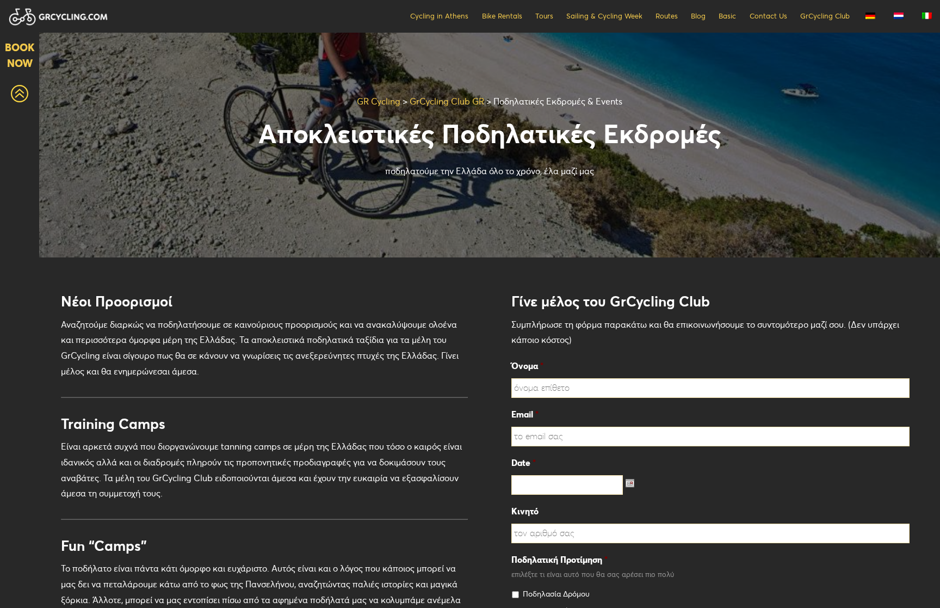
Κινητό (525, 511)
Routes (666, 16)
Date (523, 462)
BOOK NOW (20, 55)
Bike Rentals (502, 16)
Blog (698, 16)
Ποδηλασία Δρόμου (556, 594)
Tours (544, 16)
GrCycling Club (825, 16)
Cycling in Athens (439, 16)
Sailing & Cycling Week (604, 16)
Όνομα (527, 365)
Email (525, 414)
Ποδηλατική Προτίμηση (559, 559)
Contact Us (768, 16)
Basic (727, 16)
